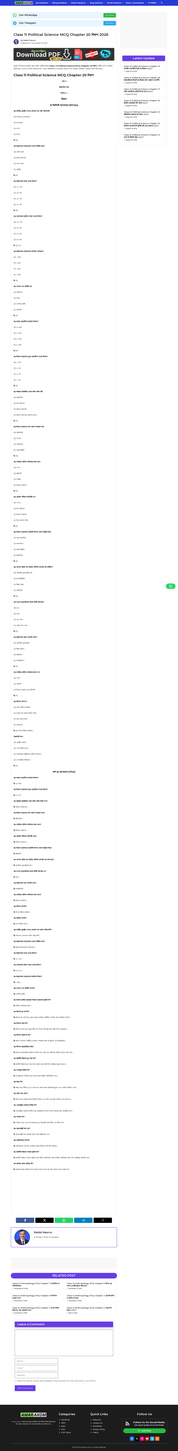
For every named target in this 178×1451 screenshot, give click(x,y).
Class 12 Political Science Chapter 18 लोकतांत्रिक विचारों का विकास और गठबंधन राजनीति (142, 79)
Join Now (109, 15)
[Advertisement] (64, 1192)
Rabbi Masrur (30, 40)
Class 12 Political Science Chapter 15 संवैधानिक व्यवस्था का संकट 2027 (142, 113)
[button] (161, 3)
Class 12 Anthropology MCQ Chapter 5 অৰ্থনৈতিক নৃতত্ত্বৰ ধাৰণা (34, 1296)
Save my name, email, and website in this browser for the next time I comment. (56, 1381)
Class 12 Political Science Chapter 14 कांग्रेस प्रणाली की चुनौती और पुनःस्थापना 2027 (142, 124)
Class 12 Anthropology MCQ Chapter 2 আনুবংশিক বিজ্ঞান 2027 (89, 1309)
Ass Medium (42, 3)
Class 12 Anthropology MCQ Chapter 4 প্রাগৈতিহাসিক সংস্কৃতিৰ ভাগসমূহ (90, 1296)
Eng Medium (96, 3)
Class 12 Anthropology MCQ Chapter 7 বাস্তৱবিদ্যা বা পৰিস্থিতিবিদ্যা (36, 1284)
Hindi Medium (114, 3)
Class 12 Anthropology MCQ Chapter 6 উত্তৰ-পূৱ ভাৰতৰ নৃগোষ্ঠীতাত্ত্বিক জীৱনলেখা (89, 1284)
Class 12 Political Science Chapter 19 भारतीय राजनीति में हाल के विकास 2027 (142, 67)
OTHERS (152, 3)
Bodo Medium (78, 3)
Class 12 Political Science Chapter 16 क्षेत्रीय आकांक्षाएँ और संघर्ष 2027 (142, 101)
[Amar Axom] (24, 3)
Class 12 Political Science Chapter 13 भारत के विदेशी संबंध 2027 (142, 136)
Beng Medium (60, 3)
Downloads (138, 3)
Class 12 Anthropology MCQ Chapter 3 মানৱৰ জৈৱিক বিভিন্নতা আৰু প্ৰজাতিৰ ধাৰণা (35, 1309)
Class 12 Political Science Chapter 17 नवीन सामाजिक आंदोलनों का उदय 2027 (142, 90)
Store (128, 3)
